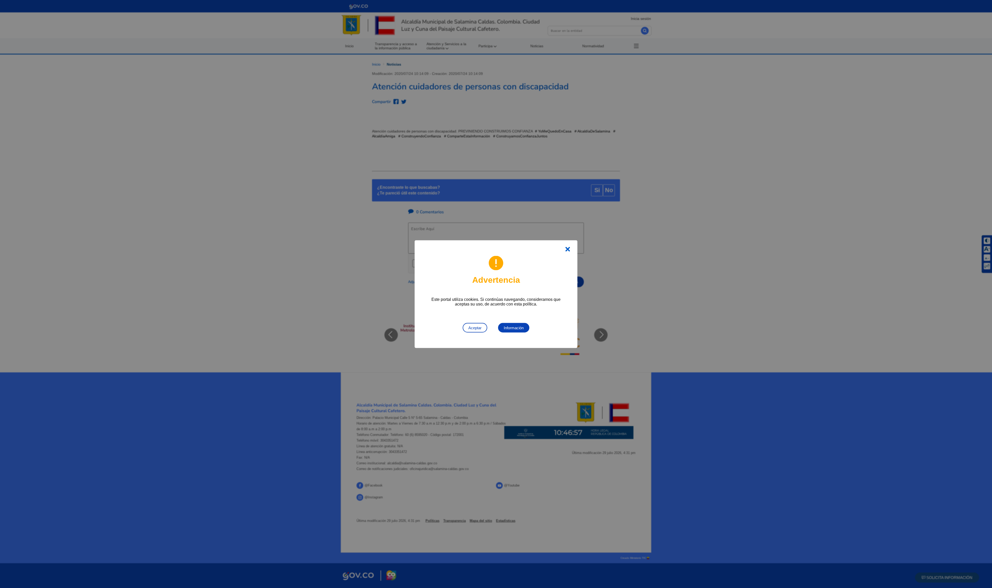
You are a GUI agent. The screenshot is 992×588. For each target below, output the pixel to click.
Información (514, 327)
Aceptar (475, 327)
